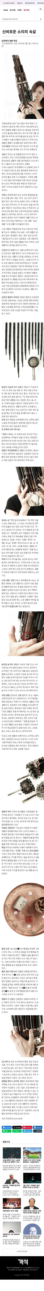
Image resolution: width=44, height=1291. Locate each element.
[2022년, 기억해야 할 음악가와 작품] (12, 1178)
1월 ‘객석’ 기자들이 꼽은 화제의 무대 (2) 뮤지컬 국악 (31, 1186)
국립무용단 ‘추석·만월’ (10, 1211)
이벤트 (19, 10)
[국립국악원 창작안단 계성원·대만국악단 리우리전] (32, 1229)
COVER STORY (9, 3)
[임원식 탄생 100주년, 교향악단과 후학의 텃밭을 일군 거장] (32, 1203)
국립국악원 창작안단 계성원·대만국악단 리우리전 (31, 1237)
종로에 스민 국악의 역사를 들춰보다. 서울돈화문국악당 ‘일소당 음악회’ (32, 1161)
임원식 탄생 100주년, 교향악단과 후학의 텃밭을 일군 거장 (32, 1212)
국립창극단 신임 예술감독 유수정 (11, 1235)
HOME (5, 10)
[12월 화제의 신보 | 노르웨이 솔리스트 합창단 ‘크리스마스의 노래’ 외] (12, 1153)
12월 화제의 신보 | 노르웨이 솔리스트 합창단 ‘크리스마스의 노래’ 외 (12, 1161)
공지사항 (13, 10)
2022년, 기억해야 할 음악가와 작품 (11, 1186)
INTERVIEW (30, 3)
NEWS (19, 3)
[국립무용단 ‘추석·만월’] (12, 1203)
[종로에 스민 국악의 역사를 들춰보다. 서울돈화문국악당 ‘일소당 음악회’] (32, 1153)
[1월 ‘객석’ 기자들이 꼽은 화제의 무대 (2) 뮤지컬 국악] (32, 1178)
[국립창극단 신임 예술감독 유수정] (12, 1227)
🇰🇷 (40, 9)
